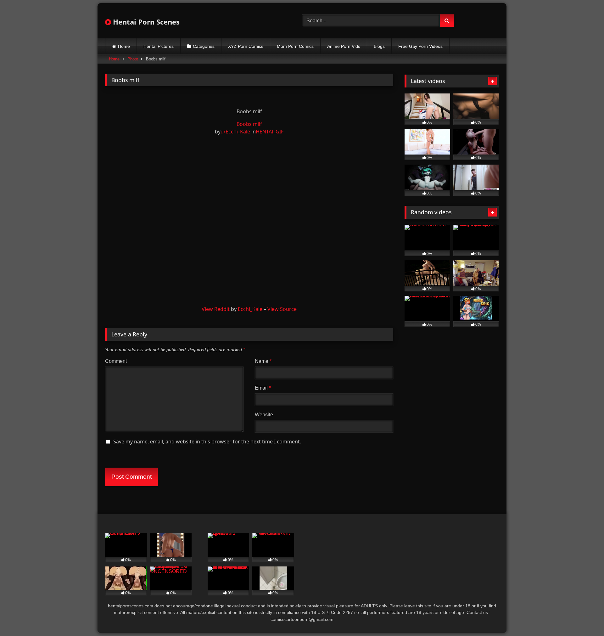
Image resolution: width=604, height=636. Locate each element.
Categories (204, 46)
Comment (116, 361)
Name (263, 361)
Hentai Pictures (158, 46)
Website (264, 414)
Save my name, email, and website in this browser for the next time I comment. (207, 441)
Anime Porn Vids (343, 46)
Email (263, 388)
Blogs (379, 46)
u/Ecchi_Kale (235, 131)
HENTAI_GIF (269, 131)
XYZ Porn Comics (245, 46)
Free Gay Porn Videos (420, 46)
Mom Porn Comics (295, 46)
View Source (282, 309)
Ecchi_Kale (250, 309)
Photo (132, 59)
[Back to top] (584, 617)
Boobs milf (249, 124)
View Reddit (216, 309)
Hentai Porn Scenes (145, 21)
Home (124, 46)
